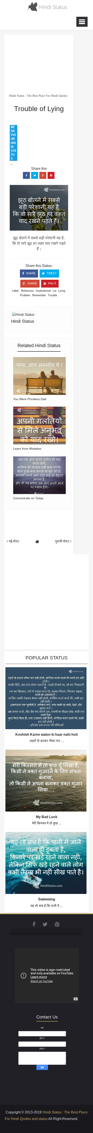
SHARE (30, 273)
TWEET (51, 273)
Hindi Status (22, 321)
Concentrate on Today (28, 498)
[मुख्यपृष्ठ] (37, 541)
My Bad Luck (46, 817)
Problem (25, 295)
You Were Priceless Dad (29, 399)
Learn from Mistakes (27, 448)
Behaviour (27, 290)
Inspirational (43, 290)
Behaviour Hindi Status (13, 142)
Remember (39, 295)
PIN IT (51, 283)
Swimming (46, 899)
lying (61, 290)
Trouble (52, 295)
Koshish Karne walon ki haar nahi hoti (46, 734)
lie (54, 290)
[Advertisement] (38, 64)
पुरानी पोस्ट (62, 541)
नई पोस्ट (13, 541)
